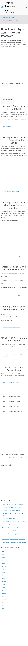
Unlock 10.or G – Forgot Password (17, 457)
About (3, 628)
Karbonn (4, 563)
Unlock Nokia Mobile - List (8, 518)
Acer (3, 551)
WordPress (15, 643)
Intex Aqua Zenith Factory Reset (11, 382)
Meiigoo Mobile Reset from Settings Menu (12, 527)
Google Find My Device (18, 191)
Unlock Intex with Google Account (11, 327)
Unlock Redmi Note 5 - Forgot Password (12, 534)
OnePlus (4, 587)
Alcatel (3, 557)
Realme (3, 590)
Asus (3, 554)
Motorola (4, 581)
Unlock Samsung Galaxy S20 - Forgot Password (14, 542)
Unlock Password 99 (11, 6)
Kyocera (4, 566)
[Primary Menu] (26, 7)
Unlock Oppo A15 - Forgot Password (11, 524)
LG (2, 575)
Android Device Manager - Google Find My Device (12, 514)
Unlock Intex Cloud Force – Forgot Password (13, 454)
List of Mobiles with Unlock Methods (11, 510)
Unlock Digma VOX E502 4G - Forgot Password (14, 521)
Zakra (25, 641)
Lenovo (3, 572)
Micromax (4, 578)
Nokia (3, 584)
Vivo (3, 602)
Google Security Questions (18, 256)
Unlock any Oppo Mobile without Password (13, 507)
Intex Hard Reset (7, 126)
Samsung (4, 593)
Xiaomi (3, 605)
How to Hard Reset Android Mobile (10, 530)
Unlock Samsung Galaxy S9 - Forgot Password (13, 539)
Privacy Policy (5, 631)
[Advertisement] (14, 63)
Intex (3, 560)
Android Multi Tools (17, 296)
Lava (3, 569)
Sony (3, 596)
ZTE (3, 608)
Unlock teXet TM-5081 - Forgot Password (12, 504)
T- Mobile (4, 599)
